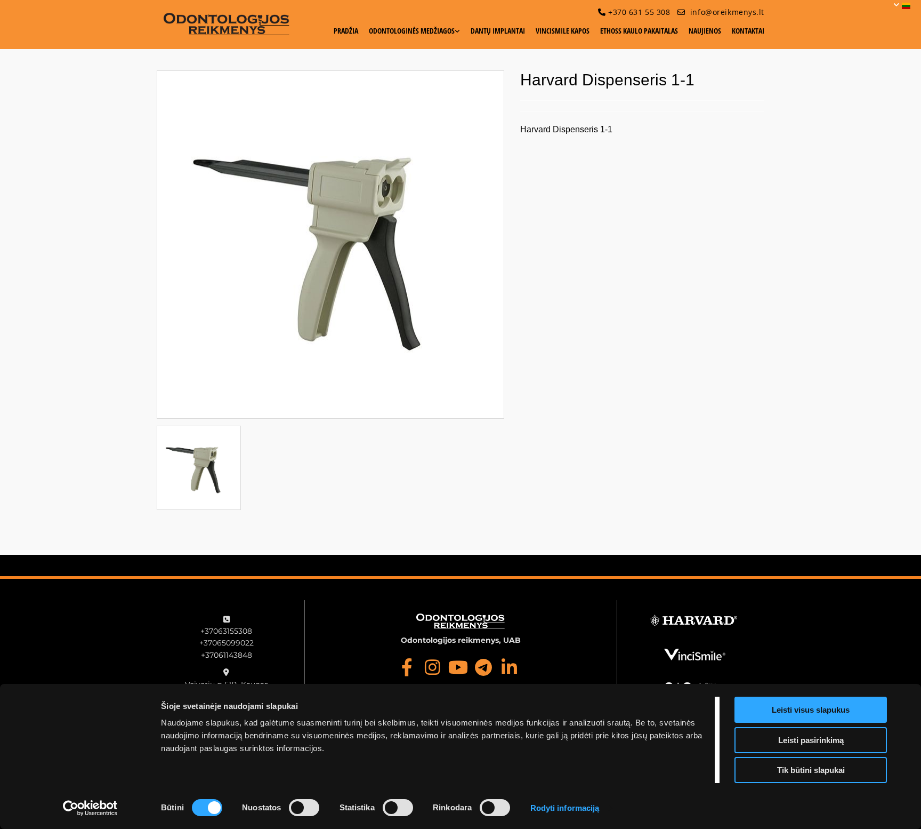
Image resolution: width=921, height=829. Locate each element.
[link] (409, 35)
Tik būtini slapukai (811, 770)
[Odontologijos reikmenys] (227, 24)
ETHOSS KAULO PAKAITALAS (639, 31)
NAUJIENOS (705, 31)
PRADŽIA (346, 31)
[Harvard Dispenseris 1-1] (330, 244)
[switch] (304, 807)
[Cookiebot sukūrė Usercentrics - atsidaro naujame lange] (90, 808)
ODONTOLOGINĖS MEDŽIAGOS (412, 31)
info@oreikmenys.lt (727, 12)
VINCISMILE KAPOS (562, 31)
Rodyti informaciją (565, 807)
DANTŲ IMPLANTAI (498, 31)
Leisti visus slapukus (811, 709)
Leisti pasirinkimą (811, 740)
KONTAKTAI (748, 31)
